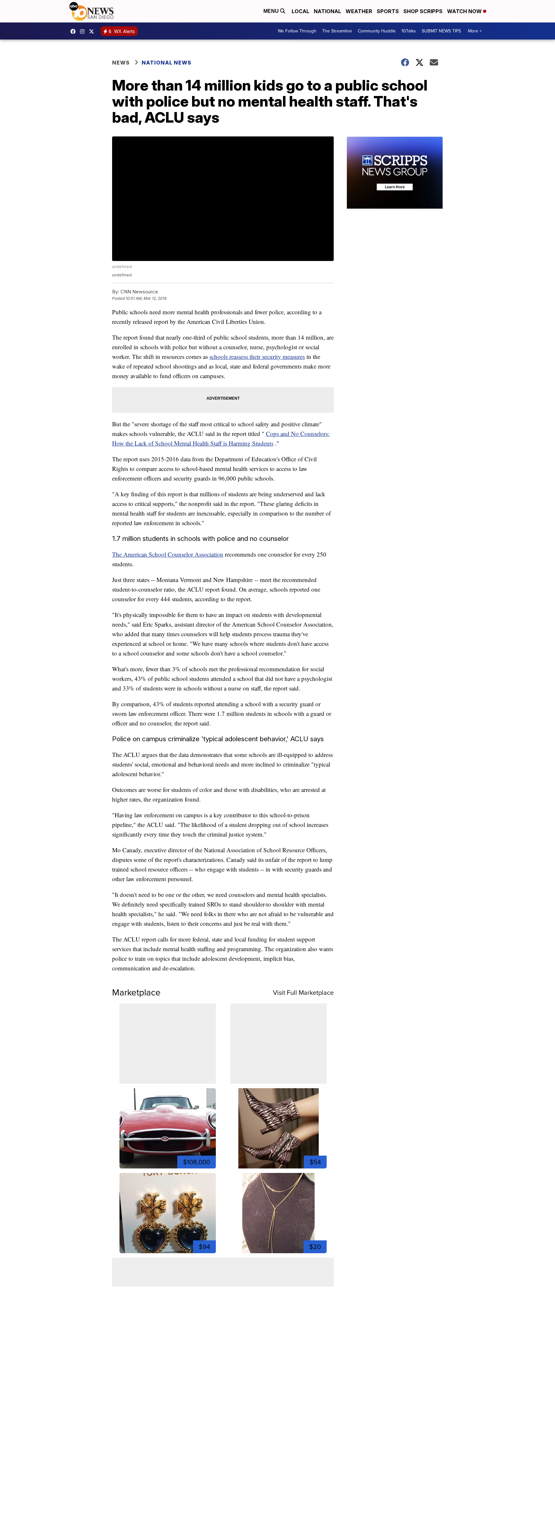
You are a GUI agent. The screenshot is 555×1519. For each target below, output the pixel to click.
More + (475, 31)
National (327, 11)
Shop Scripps (423, 11)
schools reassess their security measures (257, 356)
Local (300, 11)
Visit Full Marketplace (303, 992)
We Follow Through (297, 31)
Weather (359, 11)
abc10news (74, 31)
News (121, 62)
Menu (271, 11)
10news (93, 31)
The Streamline (337, 31)
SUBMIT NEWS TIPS (441, 31)
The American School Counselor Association (167, 554)
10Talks (408, 31)
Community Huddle (377, 31)
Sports (388, 11)
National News (166, 62)
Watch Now (465, 11)
